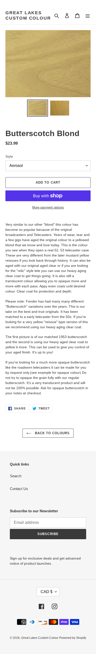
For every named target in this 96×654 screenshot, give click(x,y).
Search (15, 476)
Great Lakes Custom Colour (28, 15)
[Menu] (87, 15)
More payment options (48, 207)
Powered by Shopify (72, 638)
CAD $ (46, 592)
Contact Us (19, 489)
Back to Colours (52, 433)
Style (9, 156)
